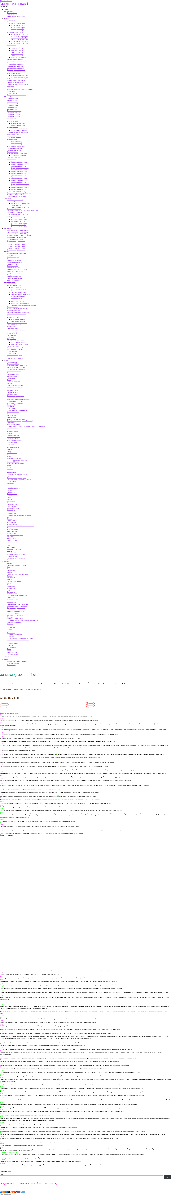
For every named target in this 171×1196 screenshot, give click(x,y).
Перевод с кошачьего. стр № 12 (20, 180)
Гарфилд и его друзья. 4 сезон (16, 246)
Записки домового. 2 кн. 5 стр (19, 39)
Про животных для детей (14, 212)
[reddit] (13, 1192)
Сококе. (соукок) (12, 520)
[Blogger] (11, 1192)
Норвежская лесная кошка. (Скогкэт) (17, 474)
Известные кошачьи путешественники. (18, 312)
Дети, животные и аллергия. (15, 349)
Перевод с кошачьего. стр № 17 (20, 189)
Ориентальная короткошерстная (16, 478)
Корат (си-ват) (11, 444)
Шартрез (9, 551)
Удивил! (6, 659)
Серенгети (10, 503)
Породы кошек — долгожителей (16, 196)
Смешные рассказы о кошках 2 (16, 61)
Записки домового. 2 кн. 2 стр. (19, 34)
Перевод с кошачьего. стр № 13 (20, 182)
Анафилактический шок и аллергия (17, 574)
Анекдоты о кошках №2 (14, 276)
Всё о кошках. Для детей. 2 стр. (20, 207)
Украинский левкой (12, 531)
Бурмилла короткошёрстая (15, 401)
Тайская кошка (11, 522)
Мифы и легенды (16, 287)
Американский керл (13, 372)
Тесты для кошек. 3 (16, 143)
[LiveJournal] (16, 1192)
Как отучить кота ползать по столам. (17, 132)
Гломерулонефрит (12, 643)
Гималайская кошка (13, 412)
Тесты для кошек (12, 139)
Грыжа (9, 649)
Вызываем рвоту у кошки (14, 622)
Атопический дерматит (13, 593)
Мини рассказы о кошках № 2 (19, 75)
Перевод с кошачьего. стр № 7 (19, 171)
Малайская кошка (12, 453)
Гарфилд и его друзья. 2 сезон (16, 242)
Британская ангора (12, 394)
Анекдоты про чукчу (13, 264)
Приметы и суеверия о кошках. (16, 340)
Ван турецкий (11, 405)
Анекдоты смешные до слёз (15, 273)
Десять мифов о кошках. (18, 342)
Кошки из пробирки (12, 332)
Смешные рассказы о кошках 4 (16, 64)
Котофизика (10, 86)
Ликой (9, 451)
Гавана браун (11, 408)
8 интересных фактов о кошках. (16, 314)
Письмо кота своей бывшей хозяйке (17, 84)
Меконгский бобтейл (13, 462)
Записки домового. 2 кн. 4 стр (19, 38)
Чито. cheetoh (11, 547)
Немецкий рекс (11, 472)
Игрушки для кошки (12, 127)
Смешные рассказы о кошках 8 (16, 71)
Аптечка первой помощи (14, 581)
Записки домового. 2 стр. (18, 23)
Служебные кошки (12, 315)
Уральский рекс (11, 533)
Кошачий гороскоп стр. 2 (18, 123)
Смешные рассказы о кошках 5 (16, 66)
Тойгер (9, 527)
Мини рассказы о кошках (14, 73)
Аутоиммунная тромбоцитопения (17, 595)
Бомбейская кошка (12, 390)
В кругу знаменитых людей (18, 292)
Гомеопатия (10, 645)
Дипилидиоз (10, 650)
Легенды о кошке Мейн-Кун (19, 460)
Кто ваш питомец (16, 137)
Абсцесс (9, 563)
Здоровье (6, 561)
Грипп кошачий (11, 647)
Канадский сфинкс (12, 431)
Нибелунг (10, 476)
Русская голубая (12, 494)
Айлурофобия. (11, 339)
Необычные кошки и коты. (14, 324)
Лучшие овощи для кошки (18, 155)
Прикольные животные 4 (14, 116)
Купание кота (11, 20)
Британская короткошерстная (15, 396)
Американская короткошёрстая (16, 369)
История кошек (11, 283)
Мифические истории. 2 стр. (19, 217)
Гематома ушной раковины (15, 634)
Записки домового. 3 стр (18, 25)
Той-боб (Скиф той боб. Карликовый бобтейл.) (20, 526)
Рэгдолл (9, 495)
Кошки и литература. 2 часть (19, 299)
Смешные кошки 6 (12, 107)
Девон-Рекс (10, 413)
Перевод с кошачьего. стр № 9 (19, 175)
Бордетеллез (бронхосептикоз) (16, 608)
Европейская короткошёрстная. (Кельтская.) (20, 421)
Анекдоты (6, 251)
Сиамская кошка (12, 504)
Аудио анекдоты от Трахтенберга (17, 253)
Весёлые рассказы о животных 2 (16, 80)
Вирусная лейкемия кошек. (15, 615)
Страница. (5, 703)
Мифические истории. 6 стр (19, 225)
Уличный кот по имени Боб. (15, 200)
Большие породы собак (14, 658)
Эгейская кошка (11, 552)
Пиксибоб (10, 490)
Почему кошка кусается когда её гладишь (19, 193)
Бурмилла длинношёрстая (15, 403)
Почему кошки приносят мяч (15, 358)
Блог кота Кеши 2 (12, 13)
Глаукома (10, 641)
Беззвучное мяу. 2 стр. (17, 46)
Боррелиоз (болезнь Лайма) (15, 611)
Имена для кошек (12, 333)
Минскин (9, 465)
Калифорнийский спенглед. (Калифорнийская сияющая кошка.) (26, 426)
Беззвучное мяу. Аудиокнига (19, 57)
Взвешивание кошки (13, 613)
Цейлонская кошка (12, 544)
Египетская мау (11, 422)
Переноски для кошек (13, 157)
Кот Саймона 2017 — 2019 (15, 239)
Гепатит (9, 629)
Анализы (9, 572)
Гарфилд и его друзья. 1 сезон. (16, 241)
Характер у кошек (12, 136)
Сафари (9, 499)
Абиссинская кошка (12, 362)
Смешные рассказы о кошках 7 (16, 70)
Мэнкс (9, 467)
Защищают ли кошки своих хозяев (17, 323)
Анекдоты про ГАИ (12, 266)
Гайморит (10, 624)
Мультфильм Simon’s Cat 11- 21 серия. (18, 232)
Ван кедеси (10, 406)
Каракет (9, 433)
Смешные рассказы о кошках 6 (16, 68)
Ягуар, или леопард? (13, 663)
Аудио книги (7, 198)
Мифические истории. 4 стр (19, 221)
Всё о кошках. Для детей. (14, 205)
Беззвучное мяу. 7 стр (17, 55)
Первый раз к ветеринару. (14, 150)
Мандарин (10, 454)
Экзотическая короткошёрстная (16, 554)
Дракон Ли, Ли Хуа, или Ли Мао (16, 419)
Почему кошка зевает (13, 346)
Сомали (9, 519)
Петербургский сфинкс (13, 488)
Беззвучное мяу (11, 45)
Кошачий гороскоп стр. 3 (18, 125)
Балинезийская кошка (13, 381)
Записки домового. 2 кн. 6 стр (19, 41)
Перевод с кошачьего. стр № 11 (20, 178)
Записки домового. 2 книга (15, 32)
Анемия (9, 576)
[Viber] (18, 1192)
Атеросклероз (11, 592)
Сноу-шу (9, 517)
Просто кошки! (11, 665)
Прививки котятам (12, 152)
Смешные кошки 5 (12, 105)
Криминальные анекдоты (14, 262)
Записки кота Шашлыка (14, 209)
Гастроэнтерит (11, 627)
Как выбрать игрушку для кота (19, 128)
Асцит (9, 590)
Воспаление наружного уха (15, 618)
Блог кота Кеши (8, 11)
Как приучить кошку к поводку (15, 194)
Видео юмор (7, 96)
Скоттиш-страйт (11, 513)
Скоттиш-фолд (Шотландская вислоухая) (19, 515)
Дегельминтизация (12, 654)
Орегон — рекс (11, 481)
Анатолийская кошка (13, 374)
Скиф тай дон (11, 510)
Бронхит (9, 609)
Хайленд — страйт (12, 540)
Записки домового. (12, 22)
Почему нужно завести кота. (15, 87)
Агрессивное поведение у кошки (16, 565)
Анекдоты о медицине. (13, 267)
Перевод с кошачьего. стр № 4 (19, 166)
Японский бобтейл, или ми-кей (16, 558)
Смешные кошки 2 (12, 100)
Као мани (10, 429)
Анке (8, 567)
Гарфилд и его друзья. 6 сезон (16, 250)
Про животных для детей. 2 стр (20, 214)
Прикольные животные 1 (14, 111)
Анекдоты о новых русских (15, 260)
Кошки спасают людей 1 (14, 317)
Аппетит (9, 579)
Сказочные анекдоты (13, 280)
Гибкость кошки (11, 353)
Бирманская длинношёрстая (15, 387)
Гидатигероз (10, 636)
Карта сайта (7, 666)
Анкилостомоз (11, 577)
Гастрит (9, 625)
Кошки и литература (16, 298)
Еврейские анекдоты (13, 257)
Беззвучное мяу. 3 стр (17, 48)
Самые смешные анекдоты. (15, 271)
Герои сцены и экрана (17, 301)
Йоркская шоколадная (13, 424)
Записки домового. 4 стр (18, 27)
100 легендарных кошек (14, 285)
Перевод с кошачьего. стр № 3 (19, 164)
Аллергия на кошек (12, 328)
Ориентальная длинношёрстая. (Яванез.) (19, 479)
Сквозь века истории (17, 291)
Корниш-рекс (11, 446)
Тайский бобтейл (12, 524)
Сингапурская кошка (13, 508)
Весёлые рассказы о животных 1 (16, 79)
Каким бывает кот (12, 91)
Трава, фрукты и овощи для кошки (17, 153)
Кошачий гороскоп (12, 121)
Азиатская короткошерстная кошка (17, 365)
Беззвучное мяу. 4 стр (17, 50)
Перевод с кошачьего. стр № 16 (20, 187)
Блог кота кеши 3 (12, 14)
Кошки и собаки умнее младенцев (17, 661)
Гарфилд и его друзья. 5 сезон (16, 248)
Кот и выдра (10, 337)
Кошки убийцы (11, 326)
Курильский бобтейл (13, 447)
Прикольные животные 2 (14, 112)
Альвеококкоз (11, 570)
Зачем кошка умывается (14, 134)
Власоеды (10, 617)
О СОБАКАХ (7, 656)
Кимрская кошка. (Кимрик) (14, 440)
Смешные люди (11, 118)
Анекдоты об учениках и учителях (17, 269)
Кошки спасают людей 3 (18, 321)
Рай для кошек (11, 335)
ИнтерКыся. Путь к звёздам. (15, 201)
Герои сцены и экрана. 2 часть (19, 303)
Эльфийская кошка (12, 556)
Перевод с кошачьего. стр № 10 (20, 177)
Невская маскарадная (13, 470)
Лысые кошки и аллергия (18, 330)
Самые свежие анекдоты (14, 278)
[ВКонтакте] (1, 1192)
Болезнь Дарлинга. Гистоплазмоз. (17, 606)
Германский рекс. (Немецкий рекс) (17, 410)
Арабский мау (11, 378)
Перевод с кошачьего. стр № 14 (20, 184)
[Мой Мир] (6, 1192)
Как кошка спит (11, 159)
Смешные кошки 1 (12, 98)
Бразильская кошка (12, 392)
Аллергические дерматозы (15, 568)
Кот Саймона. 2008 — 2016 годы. (17, 237)
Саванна (9, 497)
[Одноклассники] (3, 1192)
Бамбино (9, 383)
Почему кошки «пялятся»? (15, 348)
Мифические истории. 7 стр (19, 226)
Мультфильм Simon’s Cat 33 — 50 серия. (19, 235)
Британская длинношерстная (15, 397)
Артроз (9, 584)
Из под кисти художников (18, 296)
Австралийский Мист (13, 364)
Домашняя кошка (12, 415)
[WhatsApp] (21, 1192)
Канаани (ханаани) (12, 428)
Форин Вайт (10, 536)
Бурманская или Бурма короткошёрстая (19, 399)
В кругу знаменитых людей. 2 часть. (21, 294)
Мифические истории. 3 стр (19, 219)
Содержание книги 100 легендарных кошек (23, 305)
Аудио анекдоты (12, 258)
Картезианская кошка (13, 437)
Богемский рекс (11, 389)
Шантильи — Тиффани (14, 549)
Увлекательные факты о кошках (16, 356)
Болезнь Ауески (11, 602)
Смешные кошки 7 (12, 109)
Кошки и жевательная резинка (16, 191)
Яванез (9, 560)
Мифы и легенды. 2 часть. (18, 289)
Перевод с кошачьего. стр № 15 (20, 185)
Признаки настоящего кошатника (16, 95)
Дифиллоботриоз (12, 652)
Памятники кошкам (12, 307)
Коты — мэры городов (13, 310)
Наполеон (10, 469)
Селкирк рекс (11, 501)
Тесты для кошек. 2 (16, 141)
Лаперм (9, 449)
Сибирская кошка (12, 506)
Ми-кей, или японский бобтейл (16, 463)
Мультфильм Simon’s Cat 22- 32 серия (18, 234)
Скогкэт (9, 511)
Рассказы (6, 18)
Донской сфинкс (12, 417)
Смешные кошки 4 (12, 103)
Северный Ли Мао (12, 438)
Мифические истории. (13, 216)
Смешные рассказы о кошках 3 (16, 63)
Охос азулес (10, 483)
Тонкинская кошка (12, 529)
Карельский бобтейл (13, 435)
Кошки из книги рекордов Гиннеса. (17, 308)
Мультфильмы (8, 228)
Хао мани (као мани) (13, 542)
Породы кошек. (8, 360)
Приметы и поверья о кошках (19, 344)
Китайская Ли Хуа (12, 442)
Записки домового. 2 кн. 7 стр (19, 43)
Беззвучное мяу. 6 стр (17, 54)
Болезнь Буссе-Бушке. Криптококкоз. (17, 604)
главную (9, 1171)
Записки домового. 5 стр (18, 29)
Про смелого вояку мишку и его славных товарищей (22, 210)
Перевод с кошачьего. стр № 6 (19, 169)
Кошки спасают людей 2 (18, 319)
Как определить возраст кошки (16, 146)
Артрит (9, 583)
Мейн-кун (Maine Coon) (14, 458)
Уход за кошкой (8, 120)
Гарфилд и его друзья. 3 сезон (16, 244)
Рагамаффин (11, 492)
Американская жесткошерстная (16, 367)
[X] (8, 1192)
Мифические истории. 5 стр (19, 223)
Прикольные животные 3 (14, 114)
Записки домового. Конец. (18, 30)
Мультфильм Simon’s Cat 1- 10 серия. (18, 230)
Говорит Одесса (11, 255)
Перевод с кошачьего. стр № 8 (19, 173)
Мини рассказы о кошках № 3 (19, 77)
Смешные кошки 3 (12, 102)
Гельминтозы (11, 633)
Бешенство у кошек (12, 599)
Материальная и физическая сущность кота (20, 89)
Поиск (1, 1174)
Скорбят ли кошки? (12, 351)
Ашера (9, 380)
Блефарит (10, 601)
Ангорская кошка (12, 376)
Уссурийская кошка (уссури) (15, 535)
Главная (6, 9)
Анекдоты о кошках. (13, 275)
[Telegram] (23, 1192)
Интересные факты (9, 282)
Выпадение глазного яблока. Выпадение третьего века (23, 620)
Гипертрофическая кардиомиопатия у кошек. (20, 638)
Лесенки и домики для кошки (19, 130)
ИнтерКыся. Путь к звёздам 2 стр (20, 203)
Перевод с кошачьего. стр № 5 (19, 168)
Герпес (9, 631)
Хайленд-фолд (11, 538)
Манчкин (9, 456)
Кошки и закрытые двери (14, 355)
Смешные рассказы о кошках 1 (16, 59)
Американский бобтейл (14, 371)
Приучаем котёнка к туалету (15, 148)
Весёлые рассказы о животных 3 (16, 82)
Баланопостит (11, 597)
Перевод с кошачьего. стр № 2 (19, 162)
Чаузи (9, 545)
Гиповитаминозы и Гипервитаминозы (18, 640)
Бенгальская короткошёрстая (15, 385)
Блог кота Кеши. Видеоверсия (16, 16)
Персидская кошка (12, 487)
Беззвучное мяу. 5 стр (17, 52)
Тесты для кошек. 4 (16, 144)
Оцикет (9, 485)
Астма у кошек (11, 588)
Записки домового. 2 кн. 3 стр (19, 36)
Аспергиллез (11, 586)
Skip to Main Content (6, 1)
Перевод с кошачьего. (13, 160)
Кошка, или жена (12, 93)
